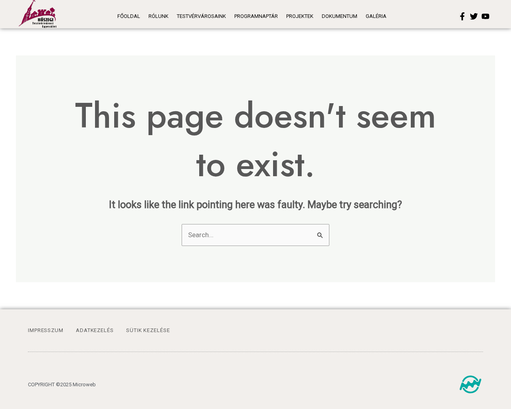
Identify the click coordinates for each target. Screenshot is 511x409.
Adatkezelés (95, 330)
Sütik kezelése (148, 330)
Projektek (299, 16)
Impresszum (45, 330)
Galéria (376, 16)
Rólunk (158, 16)
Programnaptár (256, 16)
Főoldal (128, 16)
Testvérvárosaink (201, 16)
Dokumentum (339, 16)
